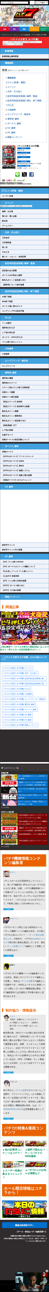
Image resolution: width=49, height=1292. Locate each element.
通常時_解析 (13, 118)
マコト (12, 1016)
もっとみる (5, 807)
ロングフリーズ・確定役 (18, 114)
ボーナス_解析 (14, 123)
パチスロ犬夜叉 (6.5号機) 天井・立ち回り (20, 673)
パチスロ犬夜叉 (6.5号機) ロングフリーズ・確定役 (24, 699)
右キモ (12, 872)
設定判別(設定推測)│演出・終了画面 (24, 100)
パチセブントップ (6, 35)
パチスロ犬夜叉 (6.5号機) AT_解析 (17, 719)
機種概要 (11, 77)
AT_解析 (11, 132)
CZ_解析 (11, 127)
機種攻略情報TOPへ (24, 1225)
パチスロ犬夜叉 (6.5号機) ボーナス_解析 (20, 709)
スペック (11, 86)
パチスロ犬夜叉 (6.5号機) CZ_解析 (17, 714)
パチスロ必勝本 (27, 980)
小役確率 (11, 109)
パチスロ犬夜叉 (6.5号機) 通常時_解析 (19, 704)
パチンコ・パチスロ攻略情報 (21, 35)
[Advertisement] (24, 516)
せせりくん (14, 918)
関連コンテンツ (14, 137)
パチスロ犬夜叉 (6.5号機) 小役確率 (17, 694)
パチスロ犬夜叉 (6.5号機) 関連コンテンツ (20, 725)
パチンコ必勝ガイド (14, 946)
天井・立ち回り (14, 91)
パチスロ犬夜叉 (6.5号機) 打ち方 (16, 688)
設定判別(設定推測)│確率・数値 (22, 95)
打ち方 (10, 105)
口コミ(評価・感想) (16, 82)
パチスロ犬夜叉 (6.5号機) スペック (17, 668)
